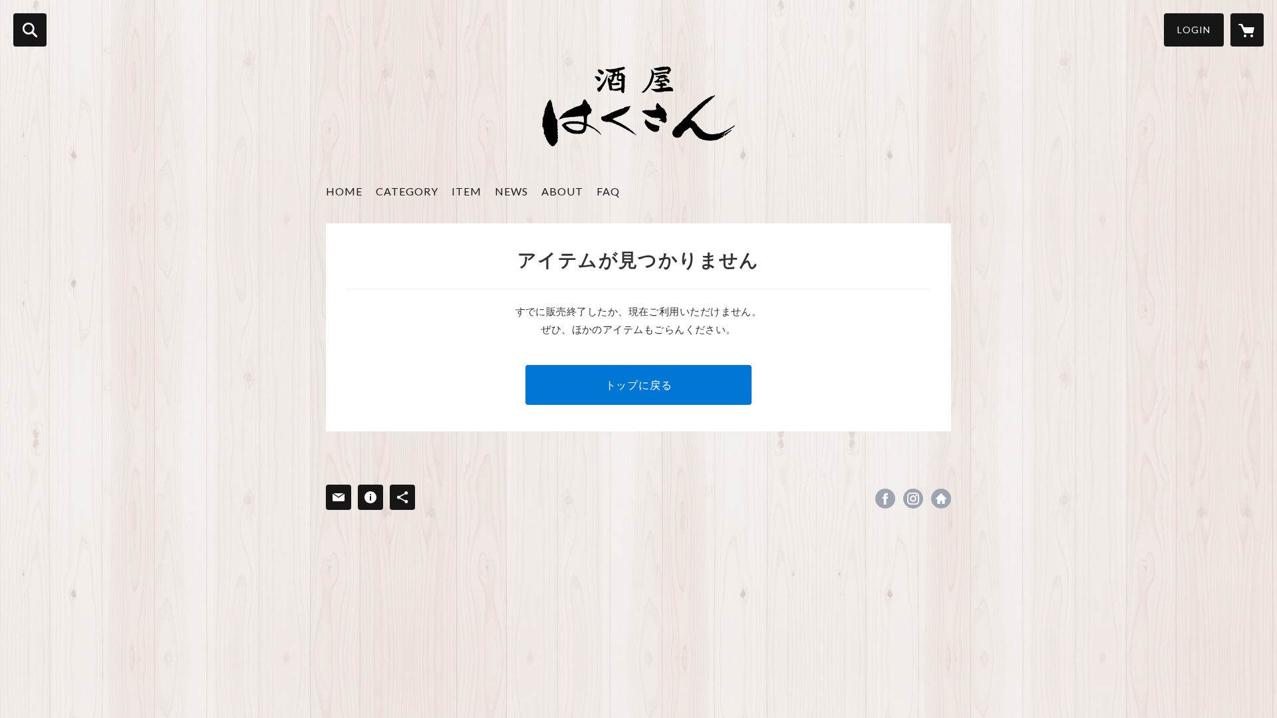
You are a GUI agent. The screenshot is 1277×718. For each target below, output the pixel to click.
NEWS (511, 191)
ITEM (467, 191)
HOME (344, 191)
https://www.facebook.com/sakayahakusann (885, 499)
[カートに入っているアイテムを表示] (1247, 30)
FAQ (608, 191)
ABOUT (562, 191)
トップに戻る (638, 384)
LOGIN (1193, 29)
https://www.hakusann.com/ (941, 499)
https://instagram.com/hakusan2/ (913, 499)
